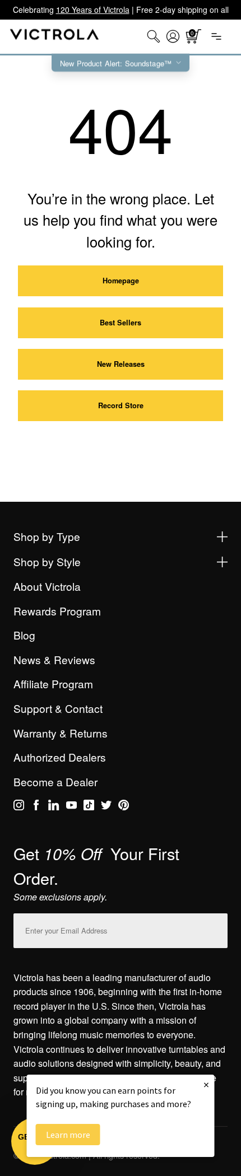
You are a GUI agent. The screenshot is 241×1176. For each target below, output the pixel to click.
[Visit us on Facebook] (36, 807)
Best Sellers (120, 323)
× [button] (206, 1084)
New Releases (121, 364)
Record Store (120, 405)
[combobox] (153, 36)
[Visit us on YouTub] (71, 807)
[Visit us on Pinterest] (123, 807)
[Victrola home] (54, 36)
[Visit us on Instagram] (18, 807)
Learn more (68, 1134)
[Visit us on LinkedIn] (53, 807)
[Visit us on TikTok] (89, 807)
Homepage (121, 281)
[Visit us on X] (106, 807)
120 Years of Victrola (92, 9)
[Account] (173, 36)
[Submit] (216, 928)
